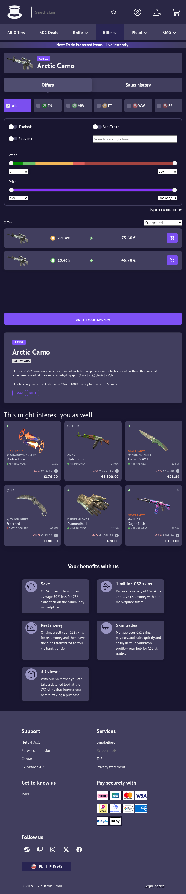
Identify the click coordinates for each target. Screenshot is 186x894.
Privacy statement (111, 766)
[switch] (13, 127)
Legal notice (154, 886)
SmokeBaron (107, 742)
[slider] (11, 163)
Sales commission (36, 750)
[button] (137, 12)
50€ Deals (48, 32)
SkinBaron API (33, 766)
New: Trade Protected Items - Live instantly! (93, 44)
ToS (100, 758)
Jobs (25, 793)
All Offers (16, 32)
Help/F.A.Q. (31, 742)
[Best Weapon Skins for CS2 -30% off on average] (14, 12)
